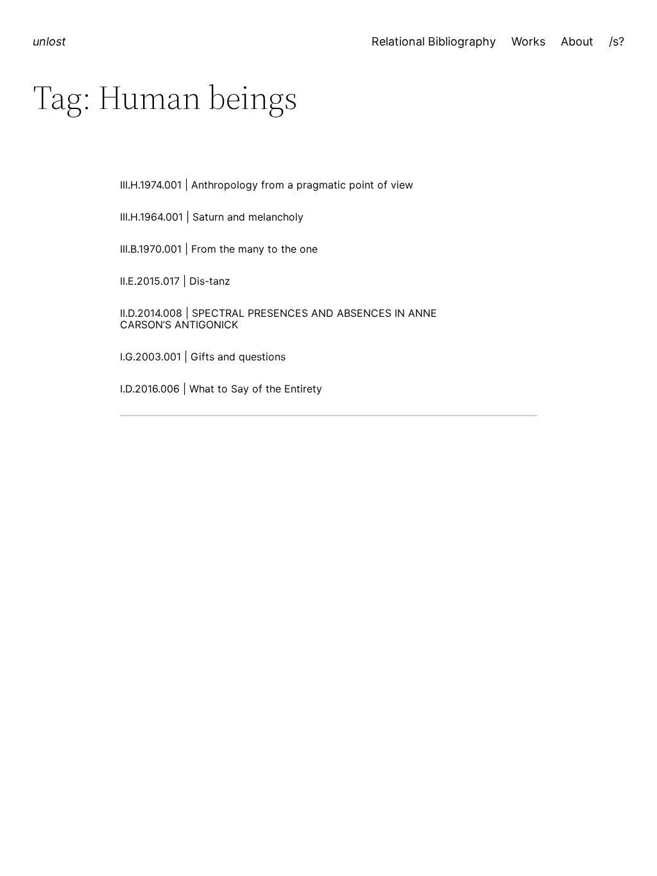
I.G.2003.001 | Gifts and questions (203, 356)
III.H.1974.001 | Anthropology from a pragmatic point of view (266, 184)
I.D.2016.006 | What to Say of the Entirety (221, 388)
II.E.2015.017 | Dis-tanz (175, 281)
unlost (49, 41)
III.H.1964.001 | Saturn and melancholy (211, 217)
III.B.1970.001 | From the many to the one (219, 249)
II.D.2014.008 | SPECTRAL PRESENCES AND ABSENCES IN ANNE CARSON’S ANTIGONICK (278, 319)
